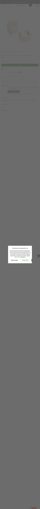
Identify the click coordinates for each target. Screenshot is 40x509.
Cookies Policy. (22, 257)
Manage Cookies (25, 260)
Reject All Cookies (14, 260)
